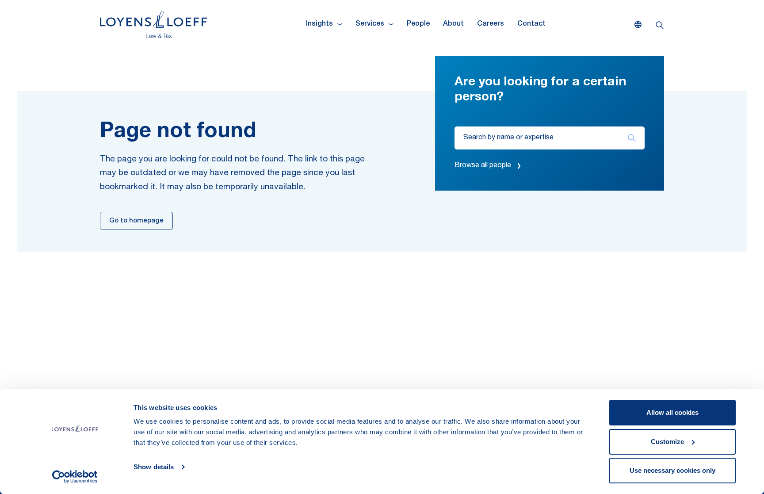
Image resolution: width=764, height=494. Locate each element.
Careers (490, 24)
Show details (154, 467)
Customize (667, 441)
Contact (531, 24)
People (418, 24)
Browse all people (483, 165)
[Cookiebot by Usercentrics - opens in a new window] (75, 476)
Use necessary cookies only (672, 470)
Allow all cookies (672, 412)
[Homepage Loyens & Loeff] (153, 24)
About (453, 24)
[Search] (631, 138)
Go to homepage (136, 221)
